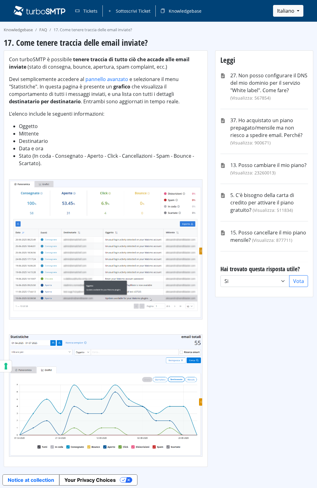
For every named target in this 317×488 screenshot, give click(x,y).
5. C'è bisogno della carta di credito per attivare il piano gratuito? (262, 202)
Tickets (90, 11)
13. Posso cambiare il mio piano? (268, 165)
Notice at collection (31, 480)
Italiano (286, 10)
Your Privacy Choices (90, 480)
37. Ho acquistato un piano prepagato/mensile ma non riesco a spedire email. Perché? (266, 128)
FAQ (43, 29)
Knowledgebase (184, 11)
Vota (298, 281)
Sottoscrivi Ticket (132, 11)
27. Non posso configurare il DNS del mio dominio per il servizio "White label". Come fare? (268, 83)
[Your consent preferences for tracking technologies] (6, 366)
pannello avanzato (106, 79)
